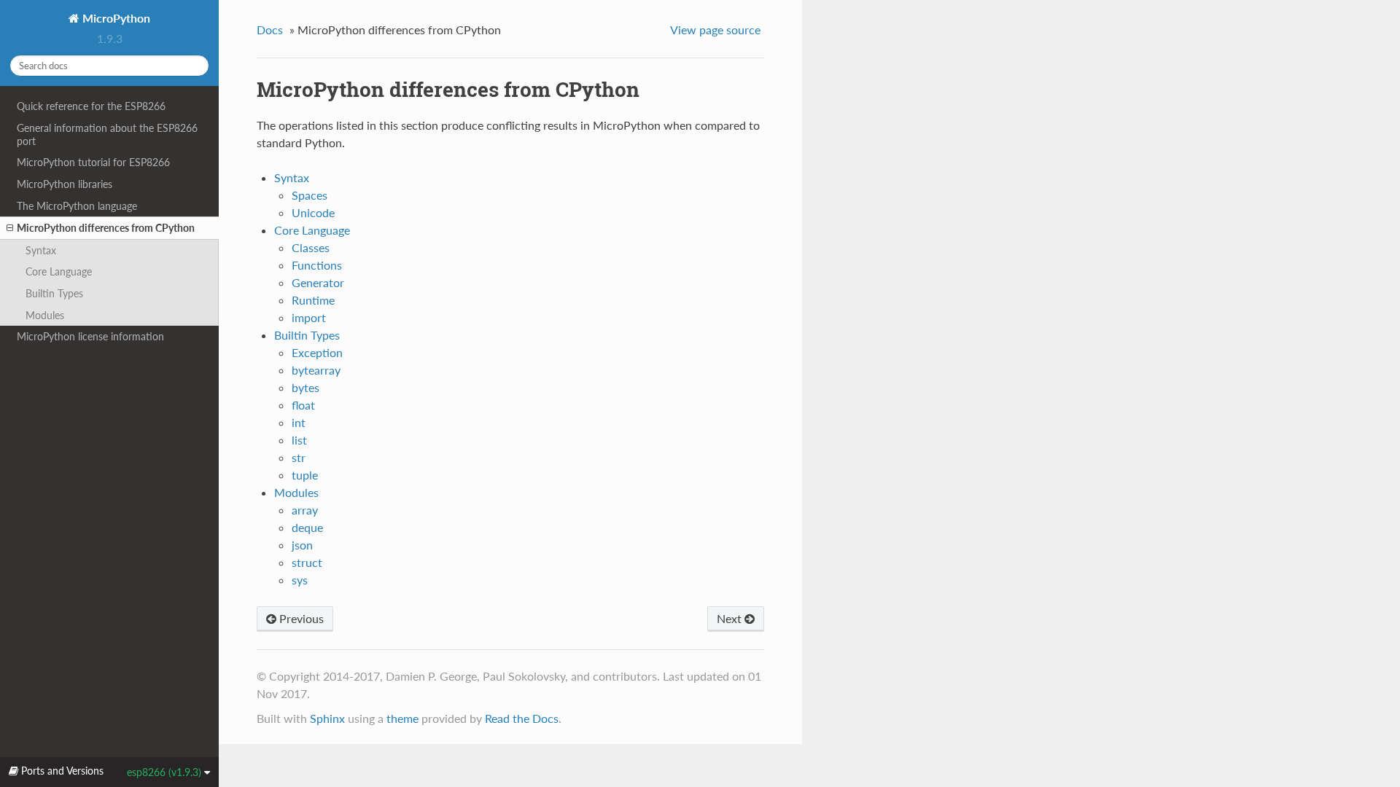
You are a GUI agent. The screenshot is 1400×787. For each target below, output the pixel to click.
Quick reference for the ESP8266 (91, 106)
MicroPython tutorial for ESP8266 (93, 162)
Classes (311, 247)
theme (402, 718)
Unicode (313, 212)
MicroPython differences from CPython (106, 228)
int (299, 422)
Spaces (309, 195)
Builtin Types (54, 293)
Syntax (41, 250)
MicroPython (114, 18)
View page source (715, 29)
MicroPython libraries (64, 184)
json (302, 545)
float (303, 405)
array (305, 510)
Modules (45, 315)
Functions (317, 265)
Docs (270, 29)
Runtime (313, 300)
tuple (305, 475)
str (299, 457)
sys (300, 580)
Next (730, 618)
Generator (318, 282)
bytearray (316, 370)
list (299, 440)
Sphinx (327, 718)
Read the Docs (522, 718)
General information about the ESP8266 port (107, 134)
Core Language (59, 271)
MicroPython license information (90, 336)
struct (307, 562)
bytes (305, 387)
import (309, 317)
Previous (300, 618)
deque (307, 527)
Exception (317, 352)
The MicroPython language (77, 206)
